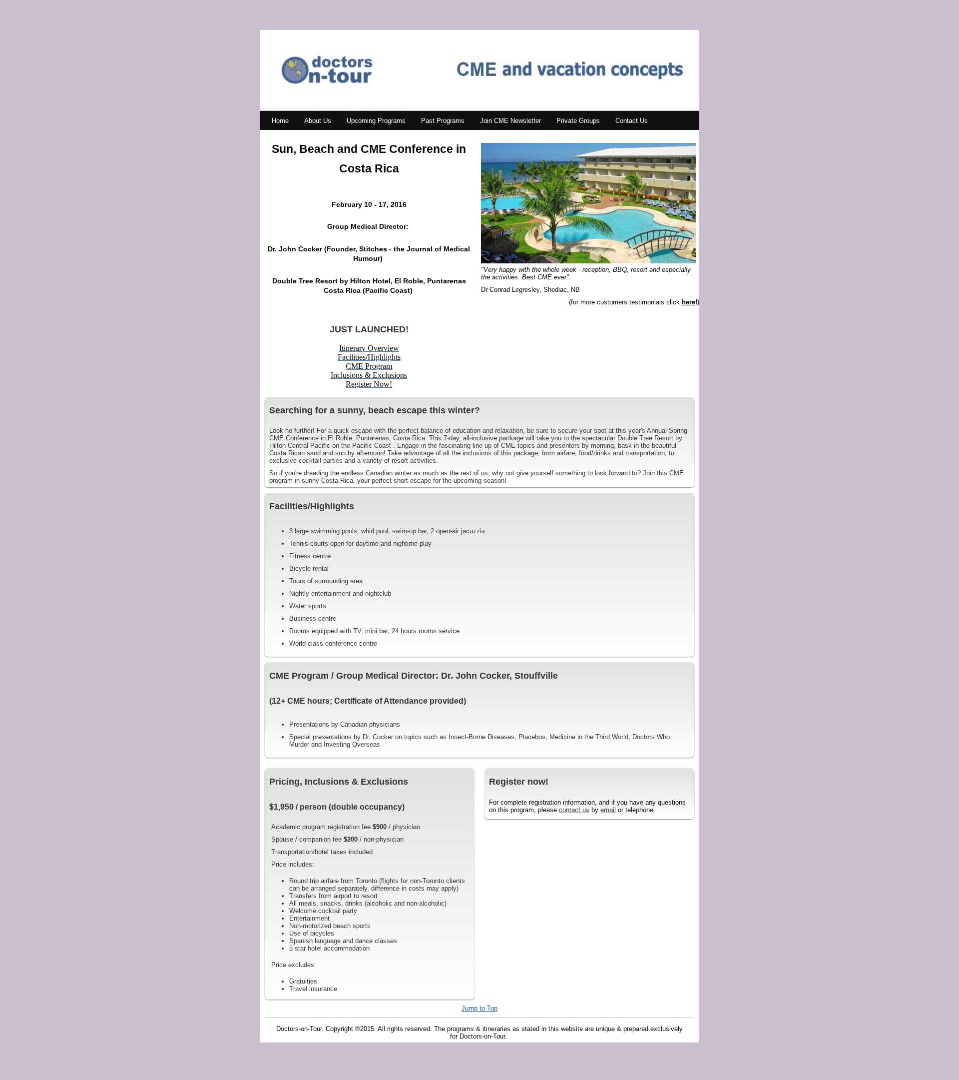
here (688, 302)
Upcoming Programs (376, 120)
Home (280, 120)
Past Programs (443, 120)
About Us (317, 120)
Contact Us (631, 120)
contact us (574, 810)
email (608, 810)
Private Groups (578, 120)
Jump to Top (479, 1008)
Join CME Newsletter (510, 120)
